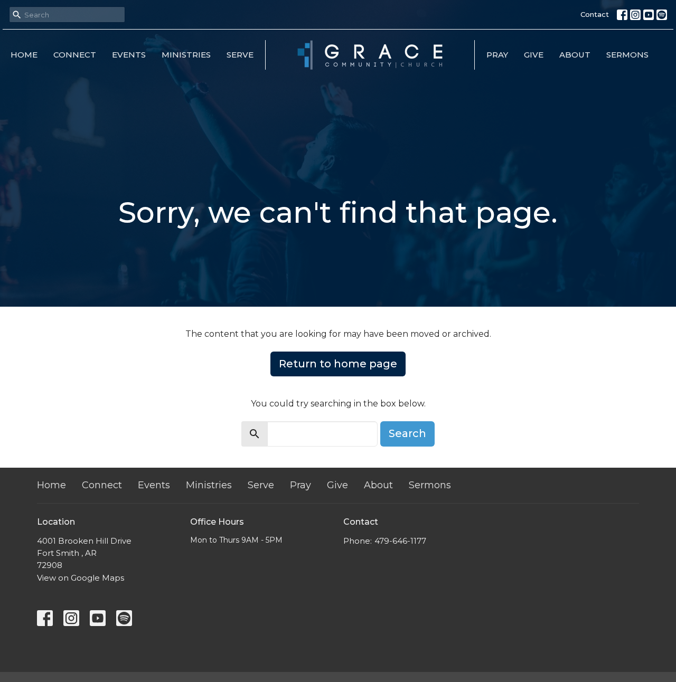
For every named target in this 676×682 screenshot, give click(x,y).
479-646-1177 (400, 541)
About (574, 55)
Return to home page (338, 363)
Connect (74, 55)
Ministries (186, 55)
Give (533, 55)
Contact (594, 14)
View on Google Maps (80, 578)
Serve (240, 55)
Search (407, 433)
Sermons (627, 55)
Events (129, 55)
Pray (497, 55)
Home (24, 55)
